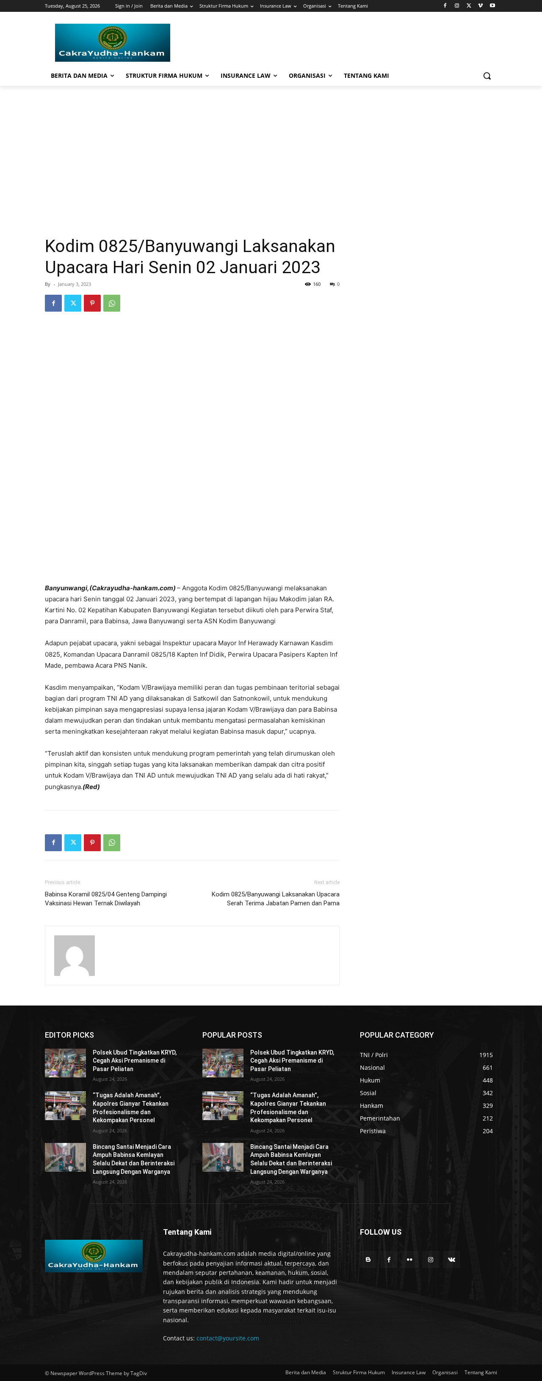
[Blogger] (368, 1259)
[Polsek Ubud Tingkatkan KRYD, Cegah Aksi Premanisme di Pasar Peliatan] (65, 1063)
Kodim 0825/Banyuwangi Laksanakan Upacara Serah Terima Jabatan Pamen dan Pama (276, 899)
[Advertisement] (271, 149)
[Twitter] (469, 6)
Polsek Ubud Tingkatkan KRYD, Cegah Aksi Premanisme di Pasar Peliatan (135, 1060)
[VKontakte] (451, 1259)
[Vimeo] (480, 6)
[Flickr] (409, 1259)
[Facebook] (445, 6)
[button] (487, 76)
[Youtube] (492, 6)
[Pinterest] (92, 303)
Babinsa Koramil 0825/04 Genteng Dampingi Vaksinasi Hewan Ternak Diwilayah (106, 899)
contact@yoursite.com (227, 1338)
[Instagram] (457, 6)
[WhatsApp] (111, 303)
